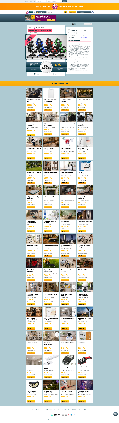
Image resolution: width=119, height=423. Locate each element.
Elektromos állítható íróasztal (66, 100)
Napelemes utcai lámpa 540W (84, 319)
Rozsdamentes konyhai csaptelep (50, 221)
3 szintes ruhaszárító (32, 342)
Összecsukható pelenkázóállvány (31, 221)
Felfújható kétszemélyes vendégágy (33, 197)
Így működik (72, 12)
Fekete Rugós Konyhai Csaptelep (67, 173)
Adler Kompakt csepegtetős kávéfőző (32, 319)
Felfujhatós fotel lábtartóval (82, 197)
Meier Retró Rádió (83, 270)
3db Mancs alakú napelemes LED (48, 391)
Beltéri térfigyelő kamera (68, 342)
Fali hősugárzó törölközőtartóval (83, 148)
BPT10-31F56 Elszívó (32, 367)
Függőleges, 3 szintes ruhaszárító (32, 246)
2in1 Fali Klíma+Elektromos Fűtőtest (83, 174)
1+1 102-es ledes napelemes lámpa (31, 391)
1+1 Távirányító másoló (67, 367)
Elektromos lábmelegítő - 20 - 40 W (51, 319)
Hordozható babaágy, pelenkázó (67, 270)
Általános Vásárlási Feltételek (51, 409)
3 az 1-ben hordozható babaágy (84, 246)
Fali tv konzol (81, 342)
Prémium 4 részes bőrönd (68, 124)
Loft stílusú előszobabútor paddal (51, 173)
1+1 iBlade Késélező (83, 367)
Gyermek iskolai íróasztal (34, 148)
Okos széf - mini (65, 197)
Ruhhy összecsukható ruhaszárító (66, 294)
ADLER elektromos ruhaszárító (66, 148)
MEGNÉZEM (30, 109)
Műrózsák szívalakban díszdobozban (33, 270)
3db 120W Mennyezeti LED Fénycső (68, 319)
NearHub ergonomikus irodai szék (33, 124)
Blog (31, 410)
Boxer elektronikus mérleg (51, 245)
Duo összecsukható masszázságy (49, 148)
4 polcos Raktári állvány (50, 294)
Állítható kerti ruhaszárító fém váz (34, 173)
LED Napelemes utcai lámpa (66, 246)
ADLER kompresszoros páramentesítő (50, 100)
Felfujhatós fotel (65, 221)
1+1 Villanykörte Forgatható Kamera (83, 294)
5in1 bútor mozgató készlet (66, 391)
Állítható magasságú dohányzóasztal (49, 124)
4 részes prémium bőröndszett (82, 124)
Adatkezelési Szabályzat (115, 414)
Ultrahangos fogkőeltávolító (48, 343)
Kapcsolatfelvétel (39, 409)
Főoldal (31, 409)
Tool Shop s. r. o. (84, 37)
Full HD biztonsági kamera (51, 197)
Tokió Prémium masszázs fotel (33, 100)
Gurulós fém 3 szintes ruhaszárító (32, 294)
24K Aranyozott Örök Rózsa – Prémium (83, 391)
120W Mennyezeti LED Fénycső (50, 367)
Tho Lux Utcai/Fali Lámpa (85, 221)
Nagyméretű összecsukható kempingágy (48, 271)
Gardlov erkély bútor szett (85, 99)
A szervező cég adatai (83, 409)
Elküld (64, 1)
